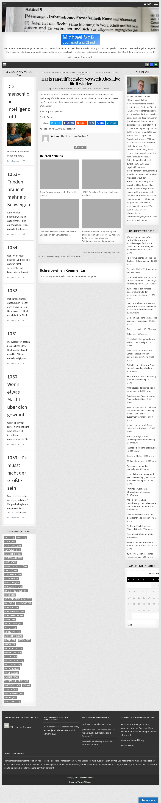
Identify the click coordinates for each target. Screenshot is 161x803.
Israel (9, 619)
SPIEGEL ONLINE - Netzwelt (62, 128)
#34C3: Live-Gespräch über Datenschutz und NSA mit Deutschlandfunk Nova (139, 353)
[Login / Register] (156, 65)
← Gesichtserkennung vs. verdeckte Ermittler (59, 256)
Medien (102, 72)
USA (27, 685)
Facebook (70, 122)
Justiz (95, 72)
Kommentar (12, 632)
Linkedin (113, 122)
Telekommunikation (16, 681)
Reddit (83, 122)
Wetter (10, 697)
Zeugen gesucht (134, 329)
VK (93, 122)
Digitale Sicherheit (60, 72)
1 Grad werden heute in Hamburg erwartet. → (101, 252)
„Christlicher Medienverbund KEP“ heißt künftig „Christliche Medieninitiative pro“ (141, 477)
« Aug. (129, 624)
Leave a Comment (102, 88)
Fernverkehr (13, 586)
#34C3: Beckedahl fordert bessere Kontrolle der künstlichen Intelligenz (139, 291)
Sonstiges (11, 673)
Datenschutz (13, 554)
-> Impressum (127, 745)
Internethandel (14, 611)
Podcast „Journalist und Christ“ (97, 724)
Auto (9, 537)
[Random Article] (151, 65)
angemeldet (55, 276)
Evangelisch (12, 574)
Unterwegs (12, 685)
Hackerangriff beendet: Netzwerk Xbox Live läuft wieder (80, 81)
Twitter (57, 122)
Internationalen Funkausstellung (142, 170)
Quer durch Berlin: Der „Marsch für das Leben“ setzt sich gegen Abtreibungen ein (142, 280)
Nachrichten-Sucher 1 (62, 88)
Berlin (9, 541)
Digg (102, 122)
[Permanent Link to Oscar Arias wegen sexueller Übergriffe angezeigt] (59, 174)
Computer (12, 550)
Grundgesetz (86, 57)
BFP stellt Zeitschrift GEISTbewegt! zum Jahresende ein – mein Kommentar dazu (141, 503)
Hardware (24, 603)
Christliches (12, 545)
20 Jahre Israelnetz (136, 461)
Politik (10, 656)
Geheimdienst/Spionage (17, 599)
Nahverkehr (12, 652)
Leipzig (10, 640)
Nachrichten (112, 72)
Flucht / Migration (15, 591)
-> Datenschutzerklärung (132, 740)
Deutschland (13, 558)
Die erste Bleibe (134, 456)
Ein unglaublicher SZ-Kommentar (142, 269)
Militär (10, 644)
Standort (11, 677)
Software (79, 75)
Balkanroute (132, 181)
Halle (9, 603)
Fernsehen (11, 582)
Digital (47, 72)
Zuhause (131, 334)
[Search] (147, 65)
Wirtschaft (12, 701)
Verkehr (10, 689)
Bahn (21, 537)
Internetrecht (84, 72)
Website (81, 147)
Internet (73, 72)
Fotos (9, 595)
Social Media (12, 664)
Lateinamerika (13, 636)
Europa (10, 570)
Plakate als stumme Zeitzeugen (142, 447)
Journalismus (13, 623)
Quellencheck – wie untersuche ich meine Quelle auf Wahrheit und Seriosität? (98, 732)
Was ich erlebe (13, 693)
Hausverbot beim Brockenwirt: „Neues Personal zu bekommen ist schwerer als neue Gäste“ (141, 306)
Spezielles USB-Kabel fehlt (139, 534)
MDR (11, 727)
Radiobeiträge (13, 660)
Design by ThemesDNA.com (80, 782)
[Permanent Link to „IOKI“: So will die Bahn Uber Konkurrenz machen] (101, 174)
